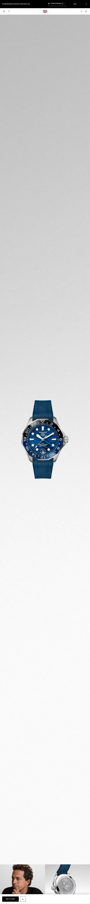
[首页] (45, 11)
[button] (81, 11)
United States (56, 3)
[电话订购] (23, 899)
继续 (77, 4)
